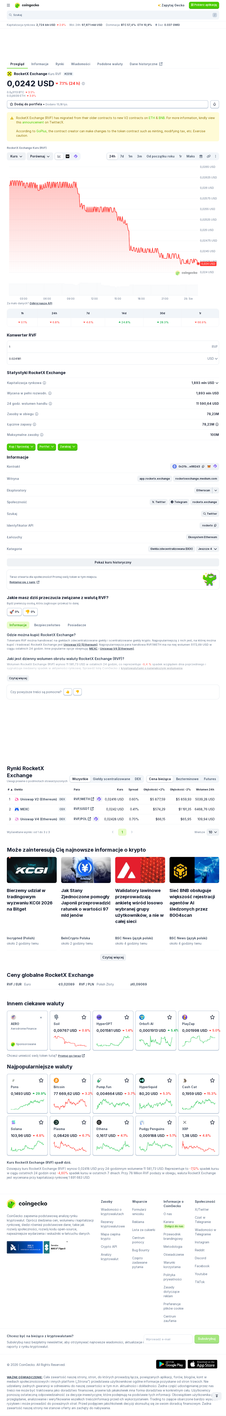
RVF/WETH (82, 799)
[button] (154, 479)
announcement (33, 122)
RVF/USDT (82, 809)
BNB (162, 118)
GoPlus (41, 131)
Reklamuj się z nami (22, 582)
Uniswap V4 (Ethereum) (117, 648)
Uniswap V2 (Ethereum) (81, 644)
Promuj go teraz (69, 1055)
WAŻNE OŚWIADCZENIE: (25, 1377)
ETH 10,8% (144, 24)
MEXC (93, 648)
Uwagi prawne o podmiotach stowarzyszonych (37, 781)
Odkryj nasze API (41, 303)
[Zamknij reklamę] (41, 1017)
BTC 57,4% (128, 24)
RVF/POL (80, 819)
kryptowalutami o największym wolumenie (152, 668)
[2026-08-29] (200, 156)
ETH (152, 118)
